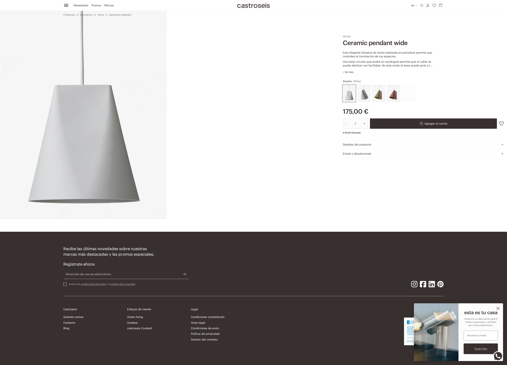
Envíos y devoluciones (357, 153)
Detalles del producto (357, 144)
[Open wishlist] (434, 5)
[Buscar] (422, 5)
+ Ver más (348, 72)
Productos (69, 14)
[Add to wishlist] (501, 123)
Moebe (347, 36)
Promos (96, 5)
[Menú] (66, 5)
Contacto (69, 322)
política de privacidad (123, 283)
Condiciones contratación (207, 317)
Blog (66, 328)
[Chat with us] (498, 356)
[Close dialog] (498, 308)
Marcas (109, 5)
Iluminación (86, 14)
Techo (100, 14)
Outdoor (132, 322)
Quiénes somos (73, 317)
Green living (135, 317)
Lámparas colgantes (120, 14)
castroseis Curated (139, 328)
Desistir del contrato (204, 339)
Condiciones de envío (205, 328)
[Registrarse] (184, 274)
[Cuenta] (428, 5)
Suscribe (481, 349)
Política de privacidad (205, 334)
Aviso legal (198, 322)
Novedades (81, 5)
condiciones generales (93, 283)
